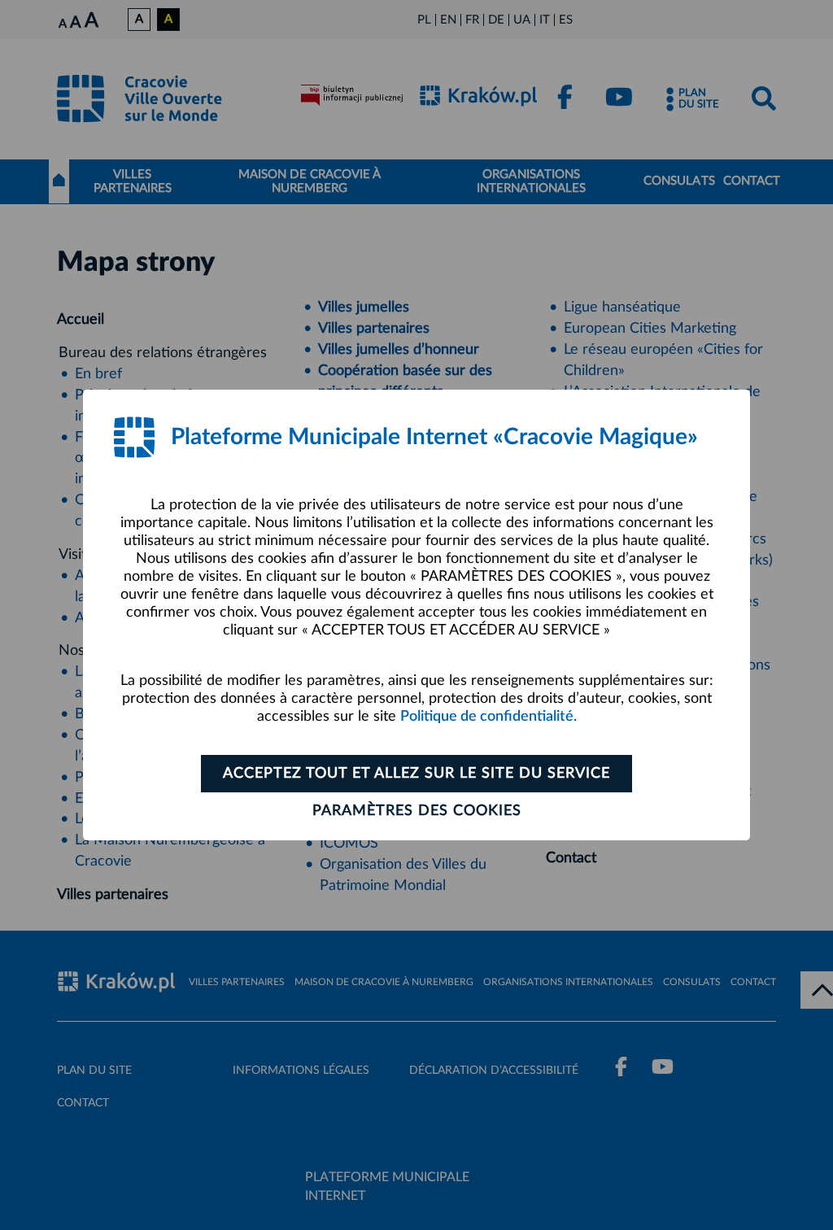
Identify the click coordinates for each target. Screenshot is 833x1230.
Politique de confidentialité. (488, 716)
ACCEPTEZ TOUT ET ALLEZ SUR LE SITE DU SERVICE (416, 773)
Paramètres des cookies (416, 811)
